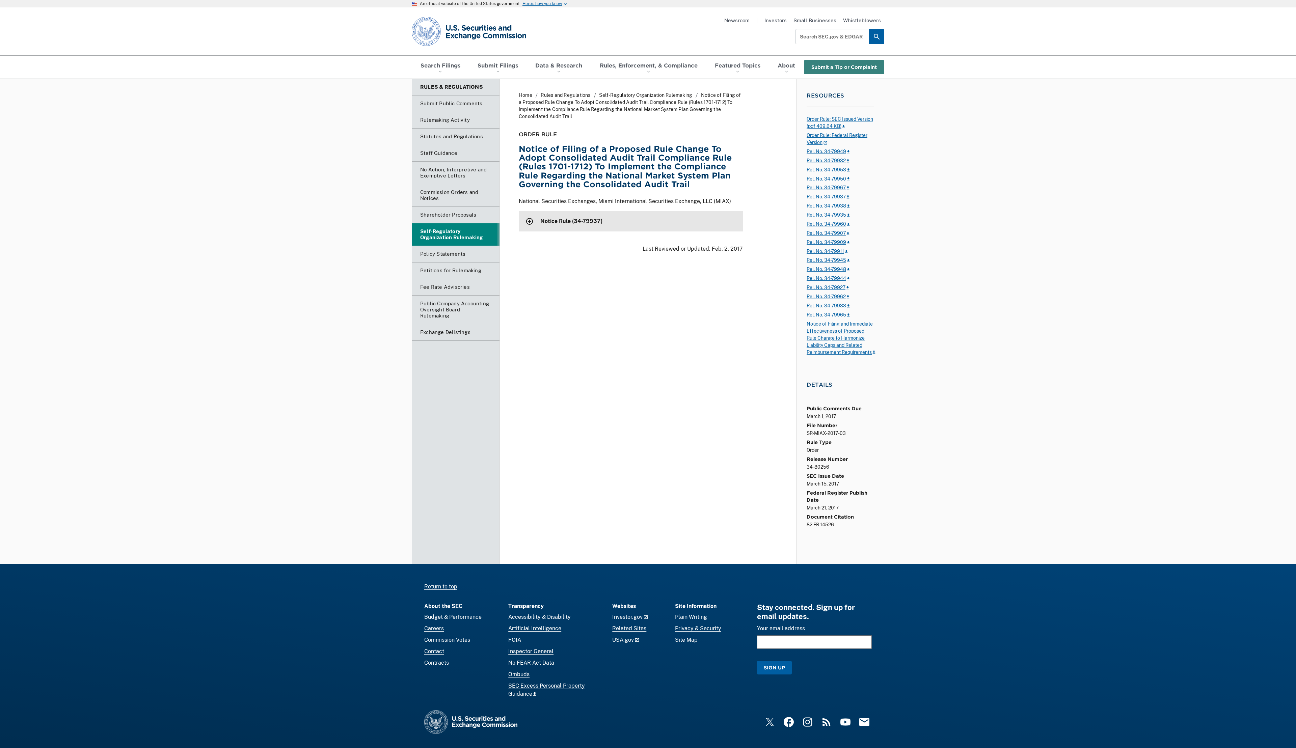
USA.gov (623, 640)
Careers (434, 628)
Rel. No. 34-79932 (826, 160)
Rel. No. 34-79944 (826, 278)
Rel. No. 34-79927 (826, 287)
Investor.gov (627, 617)
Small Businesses (814, 20)
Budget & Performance (453, 617)
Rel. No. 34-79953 (826, 169)
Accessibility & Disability (539, 617)
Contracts (436, 663)
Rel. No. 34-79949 (826, 151)
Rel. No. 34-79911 (825, 251)
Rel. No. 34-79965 (826, 314)
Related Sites (629, 628)
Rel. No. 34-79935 (826, 215)
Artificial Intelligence (534, 628)
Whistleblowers (862, 20)
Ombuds (519, 674)
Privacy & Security (698, 628)
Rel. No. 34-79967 (826, 187)
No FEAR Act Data (531, 663)
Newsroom (737, 20)
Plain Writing (691, 617)
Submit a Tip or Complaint (844, 67)
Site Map (686, 640)
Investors (775, 20)
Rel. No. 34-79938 (826, 206)
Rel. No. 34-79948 (826, 269)
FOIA (514, 640)
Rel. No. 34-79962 (826, 296)
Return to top (440, 586)
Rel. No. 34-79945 (826, 260)
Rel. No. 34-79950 (826, 179)
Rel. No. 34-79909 (826, 242)
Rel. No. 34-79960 (826, 224)
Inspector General (531, 651)
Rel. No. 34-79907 (826, 233)
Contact (434, 651)
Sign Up (774, 667)
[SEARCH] (876, 36)
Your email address (781, 628)
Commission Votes (447, 640)
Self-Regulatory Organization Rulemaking (645, 95)
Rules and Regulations (565, 95)
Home (525, 95)
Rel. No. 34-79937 (826, 196)
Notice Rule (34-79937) (571, 221)
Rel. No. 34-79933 (826, 305)
